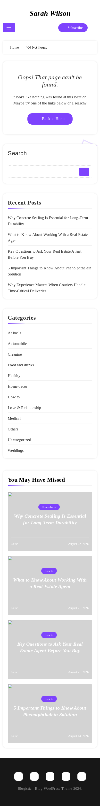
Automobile (17, 344)
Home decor (17, 386)
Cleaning (15, 354)
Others (13, 429)
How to (14, 397)
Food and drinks (21, 365)
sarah (14, 544)
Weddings (16, 450)
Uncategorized (19, 440)
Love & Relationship (24, 408)
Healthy (14, 376)
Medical (14, 418)
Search (17, 153)
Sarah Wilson (50, 13)
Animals (14, 333)
